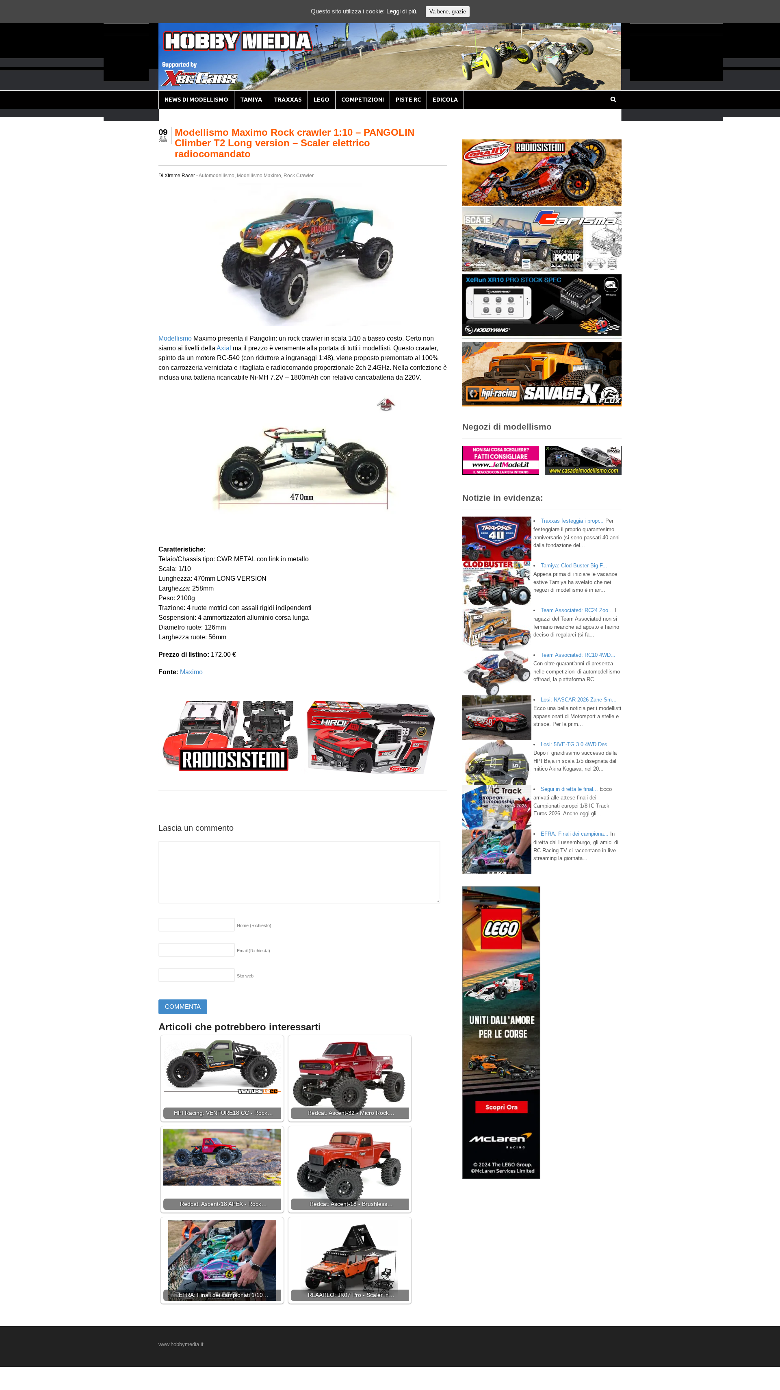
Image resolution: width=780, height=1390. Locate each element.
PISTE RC (408, 99)
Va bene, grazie (447, 12)
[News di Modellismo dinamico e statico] (253, 49)
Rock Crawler (299, 175)
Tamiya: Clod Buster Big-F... (574, 566)
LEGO (321, 99)
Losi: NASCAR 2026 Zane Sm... (579, 700)
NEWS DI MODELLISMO (196, 99)
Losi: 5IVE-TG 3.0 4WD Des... (576, 744)
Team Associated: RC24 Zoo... (577, 610)
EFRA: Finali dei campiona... (575, 834)
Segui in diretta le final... (569, 789)
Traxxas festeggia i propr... (572, 521)
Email (253, 950)
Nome (254, 925)
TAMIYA (251, 99)
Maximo (191, 672)
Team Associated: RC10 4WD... (578, 655)
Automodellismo (216, 175)
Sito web (245, 975)
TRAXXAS (288, 99)
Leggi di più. (402, 11)
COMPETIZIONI (362, 99)
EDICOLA (445, 99)
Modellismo (175, 338)
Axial (224, 348)
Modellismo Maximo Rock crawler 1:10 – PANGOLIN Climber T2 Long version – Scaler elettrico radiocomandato (294, 143)
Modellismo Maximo (259, 175)
